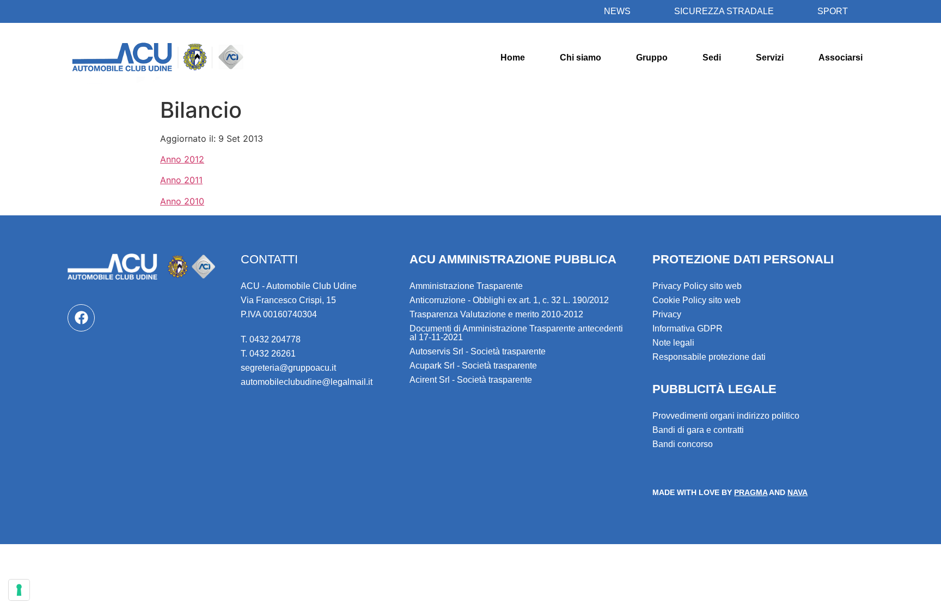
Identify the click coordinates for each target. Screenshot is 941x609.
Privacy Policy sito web (697, 286)
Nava (797, 492)
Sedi (711, 57)
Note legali (673, 342)
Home (512, 57)
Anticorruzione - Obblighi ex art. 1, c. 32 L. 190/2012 (509, 300)
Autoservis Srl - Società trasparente (478, 351)
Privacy (666, 314)
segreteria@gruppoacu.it (288, 367)
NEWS (617, 11)
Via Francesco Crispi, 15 (288, 300)
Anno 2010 (182, 201)
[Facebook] (81, 317)
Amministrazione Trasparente (466, 286)
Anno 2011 (181, 179)
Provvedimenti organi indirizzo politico (725, 415)
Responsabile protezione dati (709, 356)
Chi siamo (580, 57)
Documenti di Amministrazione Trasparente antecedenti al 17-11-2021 (516, 333)
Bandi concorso (682, 444)
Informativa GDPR (687, 328)
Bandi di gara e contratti (698, 430)
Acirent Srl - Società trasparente (471, 379)
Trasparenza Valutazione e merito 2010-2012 (496, 314)
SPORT (832, 11)
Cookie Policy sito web (696, 300)
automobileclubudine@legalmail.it (306, 382)
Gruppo (652, 57)
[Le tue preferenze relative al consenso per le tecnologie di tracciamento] (19, 590)
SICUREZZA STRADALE (724, 11)
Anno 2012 (182, 159)
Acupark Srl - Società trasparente (473, 365)
